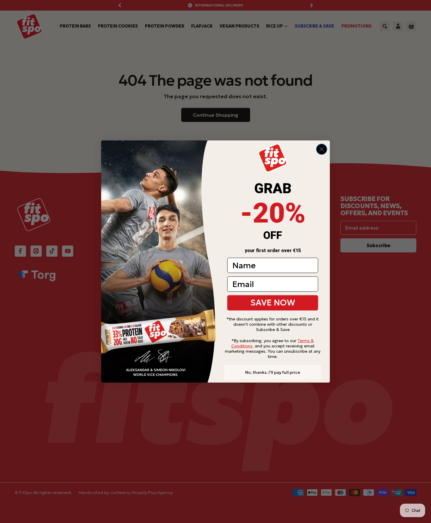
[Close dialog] (321, 149)
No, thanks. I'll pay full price (272, 372)
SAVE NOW (272, 303)
